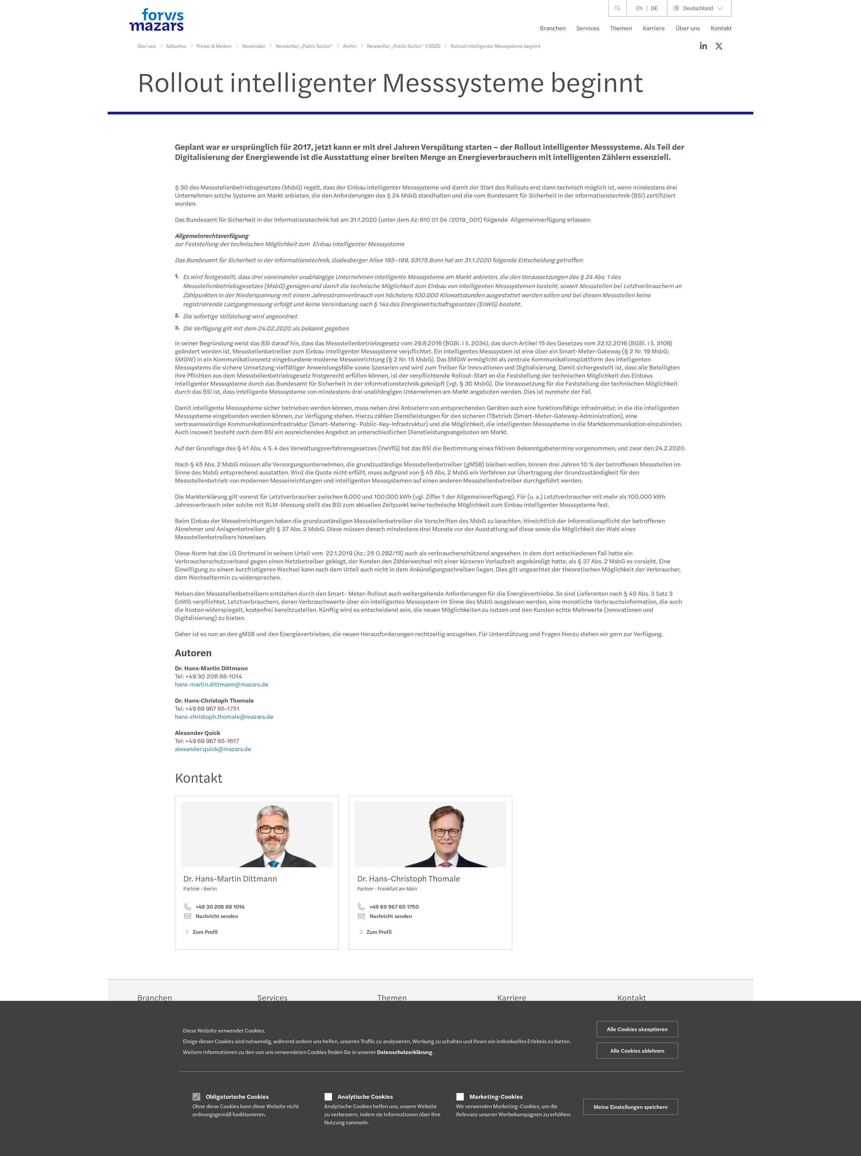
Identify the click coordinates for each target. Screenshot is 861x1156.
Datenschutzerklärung (404, 1052)
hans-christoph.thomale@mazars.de (224, 716)
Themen (621, 28)
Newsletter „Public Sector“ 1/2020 (403, 45)
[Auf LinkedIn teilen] (703, 46)
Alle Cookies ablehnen (637, 1050)
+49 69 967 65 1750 (393, 906)
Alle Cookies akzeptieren (637, 1029)
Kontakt (721, 28)
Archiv (350, 45)
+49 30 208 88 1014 (219, 906)
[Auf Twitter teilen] (719, 46)
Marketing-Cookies (496, 1096)
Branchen (553, 28)
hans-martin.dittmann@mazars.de (221, 684)
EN (639, 8)
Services (587, 28)
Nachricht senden (216, 916)
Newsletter (253, 45)
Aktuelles (176, 45)
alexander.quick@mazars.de (213, 748)
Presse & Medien (214, 45)
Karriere (654, 28)
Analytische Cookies (365, 1096)
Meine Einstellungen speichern (631, 1107)
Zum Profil (205, 932)
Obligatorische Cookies (237, 1096)
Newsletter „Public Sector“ (304, 45)
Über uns (688, 28)
